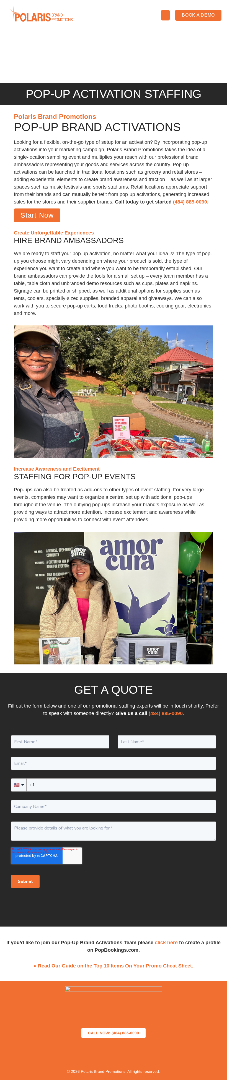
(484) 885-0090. (190, 202)
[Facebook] (75, 1056)
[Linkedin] (133, 1056)
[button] (165, 15)
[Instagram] (113, 1056)
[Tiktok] (152, 1056)
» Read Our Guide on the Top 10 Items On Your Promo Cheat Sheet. (113, 966)
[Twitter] (94, 1056)
